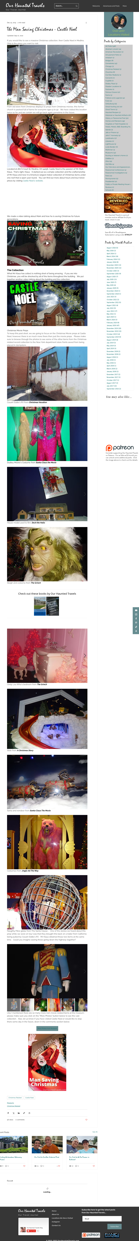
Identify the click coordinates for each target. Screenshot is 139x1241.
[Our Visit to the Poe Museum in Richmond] (82, 1144)
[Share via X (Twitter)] (13, 1113)
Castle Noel (29, 1098)
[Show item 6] (81, 1004)
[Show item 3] (40, 1004)
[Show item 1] (13, 1004)
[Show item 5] (67, 1004)
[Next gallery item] (85, 374)
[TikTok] (136, 626)
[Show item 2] (27, 1004)
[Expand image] (47, 374)
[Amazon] (136, 631)
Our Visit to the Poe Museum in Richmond (79, 1158)
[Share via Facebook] (8, 1113)
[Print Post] (29, 1113)
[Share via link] (24, 1113)
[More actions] (86, 22)
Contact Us (56, 1224)
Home (54, 1209)
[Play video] (47, 243)
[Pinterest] (136, 622)
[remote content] (47, 198)
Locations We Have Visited (62, 1216)
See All (95, 1132)
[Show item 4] (54, 1004)
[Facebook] (136, 618)
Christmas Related (15, 1098)
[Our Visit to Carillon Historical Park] (47, 1144)
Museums (10, 1103)
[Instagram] (136, 614)
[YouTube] (136, 610)
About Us (55, 1213)
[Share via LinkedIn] (19, 1113)
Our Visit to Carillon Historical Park (46, 1157)
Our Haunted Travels (25, 5)
